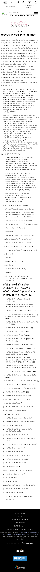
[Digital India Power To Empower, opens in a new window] (20, 567)
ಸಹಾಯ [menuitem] (20, 517)
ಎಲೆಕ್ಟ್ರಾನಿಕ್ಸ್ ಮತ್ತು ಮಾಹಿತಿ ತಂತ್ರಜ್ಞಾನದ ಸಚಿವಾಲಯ (20, 534)
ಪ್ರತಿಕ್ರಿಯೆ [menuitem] (20, 523)
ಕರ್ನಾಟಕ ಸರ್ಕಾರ (10, 6)
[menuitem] (5, 2)
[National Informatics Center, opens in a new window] (20, 559)
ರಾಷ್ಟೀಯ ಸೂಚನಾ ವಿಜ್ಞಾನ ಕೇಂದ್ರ (29, 532)
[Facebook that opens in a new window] (18, 31)
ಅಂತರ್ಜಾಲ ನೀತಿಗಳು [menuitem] (20, 513)
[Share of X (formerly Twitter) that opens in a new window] (21, 31)
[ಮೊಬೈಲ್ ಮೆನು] (36, 14)
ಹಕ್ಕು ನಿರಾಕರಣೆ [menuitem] (20, 526)
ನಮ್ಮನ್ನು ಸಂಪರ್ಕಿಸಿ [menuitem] (20, 520)
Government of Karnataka (29, 6)
